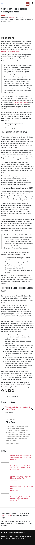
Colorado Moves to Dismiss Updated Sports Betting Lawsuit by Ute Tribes (17, 408)
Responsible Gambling (25, 536)
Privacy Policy (15, 538)
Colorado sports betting (21, 102)
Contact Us (4, 536)
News (3, 15)
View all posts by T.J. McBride (12, 443)
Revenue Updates (5, 538)
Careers (11, 536)
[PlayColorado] (16, 3)
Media (22, 538)
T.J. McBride (11, 17)
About (16, 536)
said (10, 230)
